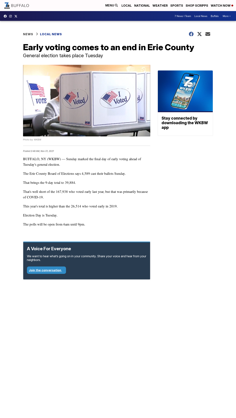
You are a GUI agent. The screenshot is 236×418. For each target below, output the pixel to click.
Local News (200, 16)
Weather (160, 5)
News (28, 34)
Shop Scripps (197, 5)
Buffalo (215, 16)
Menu (110, 5)
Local (127, 5)
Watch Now (221, 5)
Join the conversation (45, 270)
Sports (176, 5)
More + (227, 16)
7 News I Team (183, 16)
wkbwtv (6, 16)
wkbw (11, 16)
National (142, 5)
